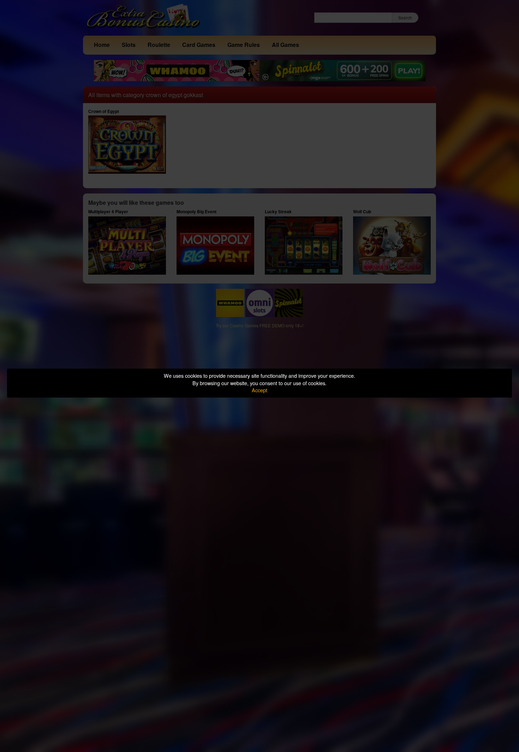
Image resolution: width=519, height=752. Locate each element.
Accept (259, 390)
